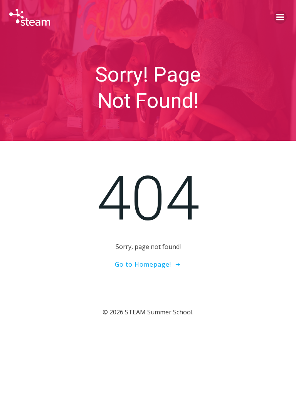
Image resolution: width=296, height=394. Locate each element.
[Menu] (280, 17)
